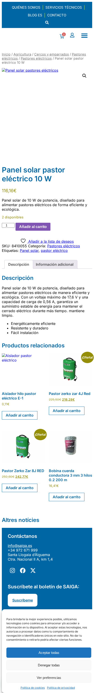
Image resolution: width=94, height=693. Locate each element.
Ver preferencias (49, 678)
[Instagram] (12, 570)
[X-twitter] (32, 570)
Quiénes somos (26, 7)
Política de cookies (33, 687)
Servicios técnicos (63, 7)
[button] (47, 22)
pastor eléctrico (54, 250)
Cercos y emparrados (51, 54)
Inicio (6, 54)
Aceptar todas (49, 653)
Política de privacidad (61, 687)
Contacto (56, 15)
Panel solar (29, 250)
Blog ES (35, 15)
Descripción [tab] (18, 264)
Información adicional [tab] (54, 264)
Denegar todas (49, 665)
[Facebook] (22, 570)
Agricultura (22, 54)
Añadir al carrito (33, 227)
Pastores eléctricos (36, 58)
